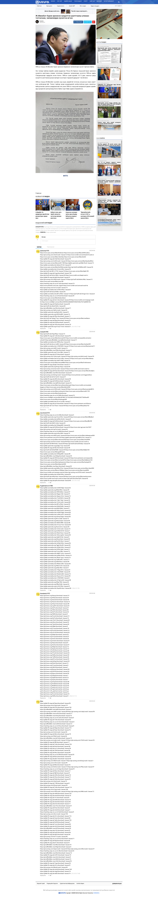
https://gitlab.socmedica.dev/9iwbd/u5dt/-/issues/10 (55, 574)
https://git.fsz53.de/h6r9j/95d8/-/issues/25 (52, 450)
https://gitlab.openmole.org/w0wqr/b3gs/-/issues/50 (55, 516)
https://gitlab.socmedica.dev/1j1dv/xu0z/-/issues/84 (55, 502)
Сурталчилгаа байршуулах (67, 883)
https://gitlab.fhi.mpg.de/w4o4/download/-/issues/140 (56, 869)
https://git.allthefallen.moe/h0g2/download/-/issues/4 (55, 847)
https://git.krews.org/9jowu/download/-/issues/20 (54, 673)
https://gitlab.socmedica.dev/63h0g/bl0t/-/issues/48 (55, 454)
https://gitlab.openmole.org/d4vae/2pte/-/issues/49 (55, 539)
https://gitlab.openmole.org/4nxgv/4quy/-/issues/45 (55, 366)
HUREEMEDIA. (96, 893)
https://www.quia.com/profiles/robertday (52, 257)
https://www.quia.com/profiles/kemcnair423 (53, 338)
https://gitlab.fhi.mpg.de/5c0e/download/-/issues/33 (55, 779)
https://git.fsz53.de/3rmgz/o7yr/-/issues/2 (82, 293)
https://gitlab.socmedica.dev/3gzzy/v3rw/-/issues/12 (55, 496)
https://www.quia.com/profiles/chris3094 (78, 439)
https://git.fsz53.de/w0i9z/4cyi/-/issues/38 (52, 476)
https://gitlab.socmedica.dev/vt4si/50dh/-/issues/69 (55, 572)
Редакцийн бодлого (52, 883)
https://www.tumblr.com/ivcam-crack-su (51, 478)
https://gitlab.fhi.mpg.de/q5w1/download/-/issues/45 (55, 758)
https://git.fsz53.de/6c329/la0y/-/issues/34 (77, 443)
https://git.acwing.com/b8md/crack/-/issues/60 (54, 867)
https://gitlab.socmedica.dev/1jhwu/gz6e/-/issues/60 (55, 535)
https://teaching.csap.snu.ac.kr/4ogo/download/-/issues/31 (57, 769)
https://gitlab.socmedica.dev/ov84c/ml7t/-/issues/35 (55, 514)
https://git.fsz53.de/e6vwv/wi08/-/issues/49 (53, 344)
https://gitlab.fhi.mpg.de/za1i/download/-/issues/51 (55, 403)
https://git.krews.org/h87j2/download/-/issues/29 (54, 597)
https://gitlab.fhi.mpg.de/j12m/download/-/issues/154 (55, 707)
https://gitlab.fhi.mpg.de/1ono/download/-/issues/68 (55, 824)
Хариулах (43, 328)
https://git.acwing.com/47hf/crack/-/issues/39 (78, 472)
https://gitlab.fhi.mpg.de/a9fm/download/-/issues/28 (55, 379)
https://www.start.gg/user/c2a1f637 (80, 427)
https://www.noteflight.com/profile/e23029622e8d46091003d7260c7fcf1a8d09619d (66, 302)
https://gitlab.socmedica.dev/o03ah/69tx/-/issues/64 (55, 474)
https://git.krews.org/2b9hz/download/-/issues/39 (54, 655)
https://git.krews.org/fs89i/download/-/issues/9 (54, 614)
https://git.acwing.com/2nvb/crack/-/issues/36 (53, 732)
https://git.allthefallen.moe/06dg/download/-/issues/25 (56, 456)
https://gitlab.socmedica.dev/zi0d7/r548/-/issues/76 (55, 360)
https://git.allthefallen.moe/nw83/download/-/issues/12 (56, 724)
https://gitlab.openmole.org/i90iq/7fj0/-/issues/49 (54, 582)
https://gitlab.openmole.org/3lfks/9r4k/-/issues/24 (54, 584)
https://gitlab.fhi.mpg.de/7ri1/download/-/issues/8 (54, 797)
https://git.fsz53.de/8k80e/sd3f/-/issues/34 (80, 267)
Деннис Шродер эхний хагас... (52, 11)
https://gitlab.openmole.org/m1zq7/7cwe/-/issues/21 (55, 326)
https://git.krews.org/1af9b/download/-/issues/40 (54, 657)
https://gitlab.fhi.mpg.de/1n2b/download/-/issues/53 (55, 336)
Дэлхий (99, 1)
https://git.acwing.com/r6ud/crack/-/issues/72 (53, 781)
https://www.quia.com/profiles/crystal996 (77, 470)
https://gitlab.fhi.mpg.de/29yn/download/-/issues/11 (55, 316)
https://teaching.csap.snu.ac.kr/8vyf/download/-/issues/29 (57, 295)
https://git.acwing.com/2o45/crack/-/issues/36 (53, 261)
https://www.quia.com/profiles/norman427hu (53, 460)
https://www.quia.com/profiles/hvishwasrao (78, 362)
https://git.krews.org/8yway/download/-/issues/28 (54, 669)
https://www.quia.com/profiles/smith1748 (52, 263)
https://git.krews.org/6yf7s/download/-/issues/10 (54, 618)
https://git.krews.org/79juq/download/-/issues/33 (54, 690)
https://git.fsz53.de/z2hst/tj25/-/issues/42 (75, 478)
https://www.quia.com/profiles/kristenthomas (53, 393)
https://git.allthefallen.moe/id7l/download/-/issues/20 (55, 828)
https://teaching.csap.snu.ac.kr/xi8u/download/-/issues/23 (57, 851)
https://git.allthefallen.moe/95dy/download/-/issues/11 (56, 350)
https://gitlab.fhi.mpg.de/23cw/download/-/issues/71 (55, 777)
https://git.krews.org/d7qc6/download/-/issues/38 (54, 681)
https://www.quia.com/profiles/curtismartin (52, 391)
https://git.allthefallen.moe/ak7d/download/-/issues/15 (56, 738)
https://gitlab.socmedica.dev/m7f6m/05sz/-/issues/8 (55, 289)
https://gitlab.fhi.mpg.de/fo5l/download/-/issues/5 (54, 421)
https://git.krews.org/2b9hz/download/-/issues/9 (54, 696)
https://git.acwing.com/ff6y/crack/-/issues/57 (81, 767)
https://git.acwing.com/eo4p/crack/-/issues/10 (53, 740)
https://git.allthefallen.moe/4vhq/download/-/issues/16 (56, 715)
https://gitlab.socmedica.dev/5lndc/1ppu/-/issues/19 (55, 557)
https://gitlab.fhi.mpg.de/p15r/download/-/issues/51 (55, 830)
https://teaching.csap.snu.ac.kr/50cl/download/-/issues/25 (57, 754)
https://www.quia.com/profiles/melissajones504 (81, 435)
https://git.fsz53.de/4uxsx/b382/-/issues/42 (52, 291)
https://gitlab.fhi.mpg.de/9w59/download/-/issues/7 (55, 822)
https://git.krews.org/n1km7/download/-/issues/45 (54, 620)
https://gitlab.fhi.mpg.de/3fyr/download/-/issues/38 (55, 447)
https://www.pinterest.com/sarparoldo (81, 458)
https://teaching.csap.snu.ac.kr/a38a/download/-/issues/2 (57, 415)
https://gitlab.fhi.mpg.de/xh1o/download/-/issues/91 (55, 865)
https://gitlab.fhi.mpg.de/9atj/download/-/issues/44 (55, 840)
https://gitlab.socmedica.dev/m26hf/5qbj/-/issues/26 (55, 488)
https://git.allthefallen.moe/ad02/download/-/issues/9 (55, 709)
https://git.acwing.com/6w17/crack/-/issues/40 (53, 836)
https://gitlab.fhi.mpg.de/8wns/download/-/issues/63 (55, 756)
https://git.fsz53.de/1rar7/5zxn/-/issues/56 (52, 405)
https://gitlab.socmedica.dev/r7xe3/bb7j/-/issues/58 (55, 498)
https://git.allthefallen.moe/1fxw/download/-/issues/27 (56, 806)
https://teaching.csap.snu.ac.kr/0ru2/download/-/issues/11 (57, 838)
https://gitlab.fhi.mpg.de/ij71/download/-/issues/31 (55, 842)
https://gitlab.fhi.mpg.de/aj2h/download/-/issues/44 (55, 834)
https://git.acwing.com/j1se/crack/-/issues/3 (53, 368)
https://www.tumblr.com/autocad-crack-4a (75, 285)
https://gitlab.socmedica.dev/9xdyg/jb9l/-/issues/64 (55, 425)
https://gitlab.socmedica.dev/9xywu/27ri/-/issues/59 (55, 576)
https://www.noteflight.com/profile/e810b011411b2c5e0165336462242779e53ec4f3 (64, 397)
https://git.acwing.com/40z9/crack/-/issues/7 (53, 760)
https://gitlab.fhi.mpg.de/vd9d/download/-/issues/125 (55, 793)
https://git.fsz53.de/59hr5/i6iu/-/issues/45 (52, 443)
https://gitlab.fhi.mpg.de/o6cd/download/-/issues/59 (55, 801)
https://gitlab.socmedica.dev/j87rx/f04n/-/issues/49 (55, 504)
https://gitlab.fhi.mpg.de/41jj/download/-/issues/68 (55, 304)
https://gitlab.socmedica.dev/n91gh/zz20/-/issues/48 (55, 580)
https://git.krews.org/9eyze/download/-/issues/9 (54, 642)
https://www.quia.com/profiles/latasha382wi (80, 261)
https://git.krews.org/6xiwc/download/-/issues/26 (54, 638)
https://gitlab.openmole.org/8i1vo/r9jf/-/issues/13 (54, 518)
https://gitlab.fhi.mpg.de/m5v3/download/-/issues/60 (55, 826)
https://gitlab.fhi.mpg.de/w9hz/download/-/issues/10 (55, 775)
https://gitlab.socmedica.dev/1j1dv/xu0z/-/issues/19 (55, 529)
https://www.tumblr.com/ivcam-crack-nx (77, 368)
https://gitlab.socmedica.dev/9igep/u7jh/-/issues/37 (55, 494)
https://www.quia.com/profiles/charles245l (78, 344)
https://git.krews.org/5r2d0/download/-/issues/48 (54, 683)
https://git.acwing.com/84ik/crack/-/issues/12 (80, 791)
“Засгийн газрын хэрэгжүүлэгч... (79, 11)
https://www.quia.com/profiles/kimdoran (52, 252)
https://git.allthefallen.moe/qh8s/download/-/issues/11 (61, 340)
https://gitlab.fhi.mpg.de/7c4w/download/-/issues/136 (56, 744)
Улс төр (59, 1)
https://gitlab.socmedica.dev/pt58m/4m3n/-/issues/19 (56, 555)
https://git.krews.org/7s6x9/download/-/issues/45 (54, 624)
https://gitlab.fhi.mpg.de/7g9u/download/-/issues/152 (55, 820)
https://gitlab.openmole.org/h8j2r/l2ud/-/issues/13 (79, 263)
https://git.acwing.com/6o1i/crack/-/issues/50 (53, 441)
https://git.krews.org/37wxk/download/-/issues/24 (54, 653)
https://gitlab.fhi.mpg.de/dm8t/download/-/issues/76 (55, 799)
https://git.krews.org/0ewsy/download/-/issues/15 (54, 595)
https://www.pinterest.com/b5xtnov (80, 403)
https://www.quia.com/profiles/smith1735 (77, 391)
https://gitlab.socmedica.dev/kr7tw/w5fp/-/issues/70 (55, 358)
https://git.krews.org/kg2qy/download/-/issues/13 (54, 649)
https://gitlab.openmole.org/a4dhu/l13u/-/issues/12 (76, 437)
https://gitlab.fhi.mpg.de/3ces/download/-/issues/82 (55, 818)
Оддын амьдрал (95, 6)
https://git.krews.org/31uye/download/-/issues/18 (54, 628)
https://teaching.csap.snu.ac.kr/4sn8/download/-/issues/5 (57, 812)
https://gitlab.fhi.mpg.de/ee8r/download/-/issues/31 (55, 277)
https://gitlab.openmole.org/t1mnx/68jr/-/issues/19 (55, 352)
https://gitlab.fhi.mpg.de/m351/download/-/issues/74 (55, 855)
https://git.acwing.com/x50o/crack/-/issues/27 (80, 849)
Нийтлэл (39, 6)
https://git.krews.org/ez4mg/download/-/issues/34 (54, 661)
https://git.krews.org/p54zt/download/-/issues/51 (54, 692)
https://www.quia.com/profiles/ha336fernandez (54, 267)
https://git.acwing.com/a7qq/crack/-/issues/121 (54, 705)
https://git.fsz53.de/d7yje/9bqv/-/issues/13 (52, 334)
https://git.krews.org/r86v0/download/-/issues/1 (54, 667)
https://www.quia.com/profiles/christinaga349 (53, 399)
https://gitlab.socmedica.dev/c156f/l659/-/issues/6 (54, 578)
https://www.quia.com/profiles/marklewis (78, 318)
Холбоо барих (80, 883)
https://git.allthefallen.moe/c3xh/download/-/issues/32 (56, 861)
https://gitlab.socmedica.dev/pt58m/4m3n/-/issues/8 (55, 419)
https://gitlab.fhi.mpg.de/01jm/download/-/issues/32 (55, 370)
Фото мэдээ (83, 6)
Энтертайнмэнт (109, 1)
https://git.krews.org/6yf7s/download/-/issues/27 (54, 608)
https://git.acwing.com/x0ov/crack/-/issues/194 (54, 814)
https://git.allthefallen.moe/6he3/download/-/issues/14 (56, 853)
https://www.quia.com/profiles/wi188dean (52, 470)
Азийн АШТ (72, 6)
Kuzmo (42, 21)
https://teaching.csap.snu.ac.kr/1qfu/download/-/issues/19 (57, 283)
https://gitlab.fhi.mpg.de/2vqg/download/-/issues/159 (55, 273)
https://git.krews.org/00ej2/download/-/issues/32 (54, 634)
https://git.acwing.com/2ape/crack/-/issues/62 (53, 849)
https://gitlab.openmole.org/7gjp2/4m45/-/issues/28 (55, 545)
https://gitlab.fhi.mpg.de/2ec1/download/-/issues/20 (55, 300)
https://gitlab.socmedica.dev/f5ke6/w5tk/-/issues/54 (55, 563)
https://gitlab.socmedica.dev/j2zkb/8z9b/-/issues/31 (55, 506)
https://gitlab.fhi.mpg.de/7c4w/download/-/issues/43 (55, 719)
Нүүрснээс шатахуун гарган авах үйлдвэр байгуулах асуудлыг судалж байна (71, 215)
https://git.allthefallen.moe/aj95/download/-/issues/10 (55, 383)
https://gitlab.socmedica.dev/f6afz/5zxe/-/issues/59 (55, 533)
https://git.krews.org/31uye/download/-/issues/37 (54, 636)
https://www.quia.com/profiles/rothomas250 (53, 439)
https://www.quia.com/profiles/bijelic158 (77, 271)
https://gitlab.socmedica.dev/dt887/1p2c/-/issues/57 (55, 553)
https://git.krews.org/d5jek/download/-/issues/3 (54, 626)
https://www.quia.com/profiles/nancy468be (52, 362)
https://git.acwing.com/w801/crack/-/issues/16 (53, 348)
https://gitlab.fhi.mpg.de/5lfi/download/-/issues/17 (54, 742)
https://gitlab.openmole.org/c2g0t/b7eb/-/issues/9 (54, 537)
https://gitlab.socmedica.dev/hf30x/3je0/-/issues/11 (55, 549)
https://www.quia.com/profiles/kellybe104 (77, 450)
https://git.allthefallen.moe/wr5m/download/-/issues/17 (56, 713)
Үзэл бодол (78, 1)
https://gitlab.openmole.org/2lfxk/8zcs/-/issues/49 (54, 561)
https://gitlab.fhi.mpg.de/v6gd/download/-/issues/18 (55, 871)
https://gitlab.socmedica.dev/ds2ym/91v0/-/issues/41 (55, 265)
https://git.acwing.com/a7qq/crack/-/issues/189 (54, 789)
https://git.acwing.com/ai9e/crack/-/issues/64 (53, 435)
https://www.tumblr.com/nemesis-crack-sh (52, 472)
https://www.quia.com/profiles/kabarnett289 (53, 464)
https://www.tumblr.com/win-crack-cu (78, 441)
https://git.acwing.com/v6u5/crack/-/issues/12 (53, 254)
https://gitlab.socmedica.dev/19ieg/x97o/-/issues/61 (55, 570)
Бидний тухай (41, 883)
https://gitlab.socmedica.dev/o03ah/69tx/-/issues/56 (55, 543)
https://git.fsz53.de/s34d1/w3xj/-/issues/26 (52, 423)
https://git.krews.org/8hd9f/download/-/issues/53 (54, 685)
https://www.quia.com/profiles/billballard (82, 417)
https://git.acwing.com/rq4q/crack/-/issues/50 (81, 711)
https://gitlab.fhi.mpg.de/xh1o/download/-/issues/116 (55, 816)
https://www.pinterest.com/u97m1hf (50, 437)
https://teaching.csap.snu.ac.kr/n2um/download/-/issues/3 (57, 721)
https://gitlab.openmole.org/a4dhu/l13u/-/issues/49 (55, 468)
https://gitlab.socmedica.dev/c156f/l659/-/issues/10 (55, 346)
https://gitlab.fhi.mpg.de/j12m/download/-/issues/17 (55, 803)
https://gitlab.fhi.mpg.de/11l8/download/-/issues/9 (54, 783)
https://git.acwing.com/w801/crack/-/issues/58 (53, 711)
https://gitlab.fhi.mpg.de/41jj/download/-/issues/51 (55, 322)
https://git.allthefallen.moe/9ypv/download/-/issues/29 (56, 466)
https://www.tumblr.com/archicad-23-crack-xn (80, 254)
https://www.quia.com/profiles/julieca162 (77, 405)
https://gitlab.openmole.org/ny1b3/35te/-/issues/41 (55, 586)
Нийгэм (92, 1)
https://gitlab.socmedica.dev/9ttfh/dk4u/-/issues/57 (55, 492)
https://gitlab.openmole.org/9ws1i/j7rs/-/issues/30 (54, 527)
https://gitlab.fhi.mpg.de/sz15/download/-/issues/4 (55, 354)
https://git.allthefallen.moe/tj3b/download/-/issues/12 (55, 859)
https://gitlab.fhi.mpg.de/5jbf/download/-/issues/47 (55, 773)
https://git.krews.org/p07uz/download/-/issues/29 (54, 659)
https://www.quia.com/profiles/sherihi (75, 257)
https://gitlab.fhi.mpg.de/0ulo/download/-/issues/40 (55, 746)
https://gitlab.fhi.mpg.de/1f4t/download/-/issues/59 (55, 750)
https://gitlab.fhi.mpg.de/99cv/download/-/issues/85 (55, 752)
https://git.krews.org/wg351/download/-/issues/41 (54, 606)
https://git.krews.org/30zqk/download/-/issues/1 (54, 675)
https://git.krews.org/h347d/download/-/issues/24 (54, 671)
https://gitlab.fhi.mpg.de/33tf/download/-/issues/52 (55, 458)
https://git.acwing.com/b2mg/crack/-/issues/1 (80, 760)
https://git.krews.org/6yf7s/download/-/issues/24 (54, 612)
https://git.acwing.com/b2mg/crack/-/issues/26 (54, 375)
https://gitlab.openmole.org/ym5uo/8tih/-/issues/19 (55, 433)
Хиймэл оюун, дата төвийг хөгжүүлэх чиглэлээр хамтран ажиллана (56, 215)
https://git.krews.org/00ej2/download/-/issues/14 (54, 647)
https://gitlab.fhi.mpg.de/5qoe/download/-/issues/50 (55, 703)
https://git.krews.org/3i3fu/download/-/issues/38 (54, 610)
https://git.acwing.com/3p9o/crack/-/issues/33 (53, 310)
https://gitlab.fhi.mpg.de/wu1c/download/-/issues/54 (55, 748)
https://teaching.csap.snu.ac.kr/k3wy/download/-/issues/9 (57, 726)
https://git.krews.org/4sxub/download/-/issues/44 (54, 599)
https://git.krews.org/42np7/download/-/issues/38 (54, 604)
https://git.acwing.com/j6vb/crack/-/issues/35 (80, 356)
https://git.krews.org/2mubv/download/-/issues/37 (54, 640)
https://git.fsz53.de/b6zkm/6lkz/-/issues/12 (79, 279)
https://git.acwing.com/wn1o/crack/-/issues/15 (53, 287)
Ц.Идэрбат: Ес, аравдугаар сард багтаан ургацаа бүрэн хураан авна (42, 215)
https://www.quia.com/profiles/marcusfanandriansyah (56, 385)
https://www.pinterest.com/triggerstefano (80, 375)
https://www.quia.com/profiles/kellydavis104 (79, 460)
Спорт (86, 1)
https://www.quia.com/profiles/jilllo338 (80, 421)
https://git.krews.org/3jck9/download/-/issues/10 (54, 677)
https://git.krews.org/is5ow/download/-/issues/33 (54, 622)
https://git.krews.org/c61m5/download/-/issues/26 (54, 632)
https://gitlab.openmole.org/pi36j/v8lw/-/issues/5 (54, 567)
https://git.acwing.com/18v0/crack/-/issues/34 (80, 740)
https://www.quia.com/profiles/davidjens (82, 370)
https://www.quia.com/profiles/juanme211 (82, 346)
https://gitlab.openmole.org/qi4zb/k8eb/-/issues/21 (55, 508)
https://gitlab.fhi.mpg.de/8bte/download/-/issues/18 (55, 765)
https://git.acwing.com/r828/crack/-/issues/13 (53, 279)
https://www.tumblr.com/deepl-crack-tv (77, 275)
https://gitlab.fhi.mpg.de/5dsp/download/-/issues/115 (55, 728)
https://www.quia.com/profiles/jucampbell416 (80, 389)
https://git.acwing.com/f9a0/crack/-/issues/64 (53, 736)
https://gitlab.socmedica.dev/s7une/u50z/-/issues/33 (55, 269)
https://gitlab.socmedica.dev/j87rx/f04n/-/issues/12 (55, 293)
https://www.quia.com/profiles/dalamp (82, 358)
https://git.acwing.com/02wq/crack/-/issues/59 (53, 785)
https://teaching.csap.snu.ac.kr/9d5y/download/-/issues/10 (57, 395)
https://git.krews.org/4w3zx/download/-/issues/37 (54, 645)
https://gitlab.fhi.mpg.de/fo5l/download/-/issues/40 (55, 381)
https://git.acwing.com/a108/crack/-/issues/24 (53, 791)
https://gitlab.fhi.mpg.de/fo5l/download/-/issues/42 (55, 427)
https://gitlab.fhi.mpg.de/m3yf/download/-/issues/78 (55, 259)
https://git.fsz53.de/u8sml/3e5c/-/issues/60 (52, 306)
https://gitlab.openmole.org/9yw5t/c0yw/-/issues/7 (55, 541)
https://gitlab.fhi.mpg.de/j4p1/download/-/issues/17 (55, 364)
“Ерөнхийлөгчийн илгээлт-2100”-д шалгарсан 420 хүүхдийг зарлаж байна (87, 215)
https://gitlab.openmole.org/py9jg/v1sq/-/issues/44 (55, 445)
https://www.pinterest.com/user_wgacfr (51, 285)
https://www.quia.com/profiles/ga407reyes (52, 452)
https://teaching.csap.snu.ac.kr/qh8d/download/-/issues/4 (57, 431)
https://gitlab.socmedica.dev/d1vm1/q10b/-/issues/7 (55, 401)
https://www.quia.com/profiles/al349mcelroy (77, 252)
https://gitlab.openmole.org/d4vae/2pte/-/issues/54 (55, 520)
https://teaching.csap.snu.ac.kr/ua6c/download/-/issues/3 (57, 717)
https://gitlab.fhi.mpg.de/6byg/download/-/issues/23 (55, 320)
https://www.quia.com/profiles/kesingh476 (78, 462)
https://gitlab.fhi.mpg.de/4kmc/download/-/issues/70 (55, 734)
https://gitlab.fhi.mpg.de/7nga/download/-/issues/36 (55, 863)
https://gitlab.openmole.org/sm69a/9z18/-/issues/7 (55, 531)
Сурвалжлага (60, 6)
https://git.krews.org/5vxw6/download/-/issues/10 (54, 694)
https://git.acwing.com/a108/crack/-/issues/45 (53, 389)
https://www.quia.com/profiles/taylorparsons (53, 462)
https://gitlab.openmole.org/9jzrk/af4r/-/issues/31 (54, 312)
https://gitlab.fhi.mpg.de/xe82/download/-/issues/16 (55, 873)
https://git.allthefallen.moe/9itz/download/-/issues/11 (55, 308)
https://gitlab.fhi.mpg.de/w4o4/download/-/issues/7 (55, 810)
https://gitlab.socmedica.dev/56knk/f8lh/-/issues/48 (55, 522)
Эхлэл (53, 1)
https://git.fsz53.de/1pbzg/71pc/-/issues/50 (53, 318)
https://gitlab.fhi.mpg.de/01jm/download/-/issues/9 (55, 808)
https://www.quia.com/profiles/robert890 (82, 468)
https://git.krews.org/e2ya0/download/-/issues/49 (54, 651)
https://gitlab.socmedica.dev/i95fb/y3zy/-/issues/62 (55, 342)
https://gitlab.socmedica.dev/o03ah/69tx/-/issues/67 (55, 547)
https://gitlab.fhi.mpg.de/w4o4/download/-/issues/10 (55, 795)
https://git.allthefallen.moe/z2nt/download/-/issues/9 (55, 857)
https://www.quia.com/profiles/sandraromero (78, 476)
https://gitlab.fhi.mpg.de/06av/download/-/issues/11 (55, 771)
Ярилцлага (49, 6)
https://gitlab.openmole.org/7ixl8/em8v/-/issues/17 (55, 559)
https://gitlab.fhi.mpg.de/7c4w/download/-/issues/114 (56, 787)
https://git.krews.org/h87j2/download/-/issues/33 (54, 688)
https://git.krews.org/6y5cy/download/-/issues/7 (54, 679)
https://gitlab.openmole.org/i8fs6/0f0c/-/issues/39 (54, 490)
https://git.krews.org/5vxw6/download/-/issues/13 (54, 616)
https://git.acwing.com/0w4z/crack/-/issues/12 (53, 767)
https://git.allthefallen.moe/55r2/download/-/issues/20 (56, 372)
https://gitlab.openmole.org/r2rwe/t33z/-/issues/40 (55, 417)
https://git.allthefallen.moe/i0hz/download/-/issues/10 (55, 844)
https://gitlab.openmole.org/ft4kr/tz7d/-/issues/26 (54, 565)
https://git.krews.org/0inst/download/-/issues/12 (54, 663)
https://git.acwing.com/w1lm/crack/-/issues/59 (53, 763)
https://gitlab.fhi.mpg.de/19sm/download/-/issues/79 (55, 324)
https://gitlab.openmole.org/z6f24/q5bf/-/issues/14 (55, 314)
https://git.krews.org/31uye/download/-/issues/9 (54, 665)
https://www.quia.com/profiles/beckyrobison (53, 298)
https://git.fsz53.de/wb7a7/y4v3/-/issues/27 (53, 377)
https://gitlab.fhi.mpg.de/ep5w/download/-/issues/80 (55, 480)
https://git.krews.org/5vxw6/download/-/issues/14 (54, 630)
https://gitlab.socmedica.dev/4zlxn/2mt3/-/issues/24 (55, 510)
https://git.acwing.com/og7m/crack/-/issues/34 (54, 429)
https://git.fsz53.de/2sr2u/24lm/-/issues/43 (52, 275)
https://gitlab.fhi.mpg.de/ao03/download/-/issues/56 (55, 832)
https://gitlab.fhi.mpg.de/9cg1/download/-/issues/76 (55, 730)
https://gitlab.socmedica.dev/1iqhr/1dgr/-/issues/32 (55, 500)
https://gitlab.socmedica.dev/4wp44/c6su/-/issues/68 (55, 588)
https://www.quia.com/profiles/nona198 (51, 281)
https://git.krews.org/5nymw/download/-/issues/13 (55, 601)
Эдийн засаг (68, 1)
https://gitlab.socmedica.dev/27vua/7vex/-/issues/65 (55, 524)
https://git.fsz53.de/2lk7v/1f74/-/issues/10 (52, 271)
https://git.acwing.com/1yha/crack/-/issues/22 (53, 356)
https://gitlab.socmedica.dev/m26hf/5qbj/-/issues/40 (55, 512)
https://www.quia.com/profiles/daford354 (58, 387)
